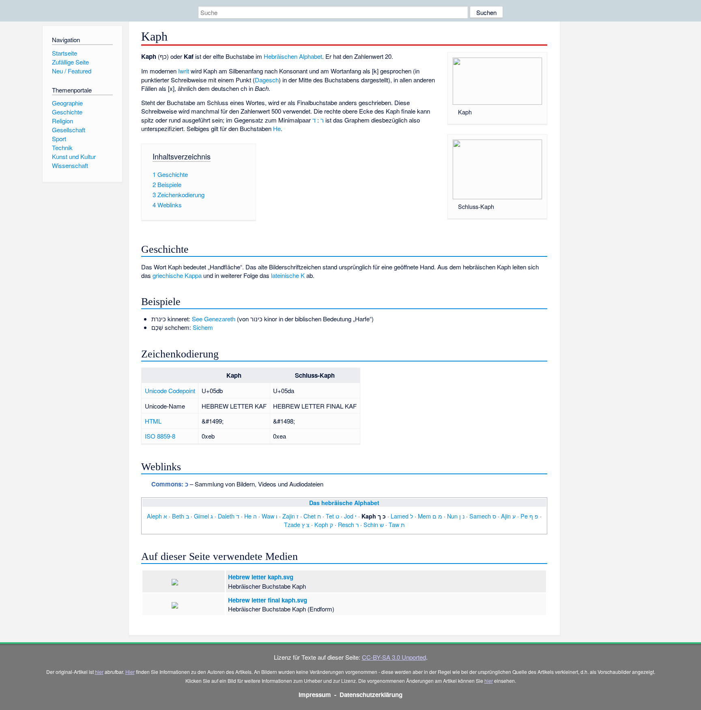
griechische (168, 275)
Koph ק (323, 524)
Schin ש (373, 524)
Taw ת (397, 524)
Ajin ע (508, 516)
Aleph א (157, 516)
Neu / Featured (71, 71)
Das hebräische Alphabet (344, 503)
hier (99, 671)
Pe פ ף (529, 516)
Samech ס (482, 516)
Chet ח (312, 516)
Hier (130, 671)
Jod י (350, 516)
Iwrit (183, 71)
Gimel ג (203, 516)
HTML (153, 421)
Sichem (203, 327)
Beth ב (180, 516)
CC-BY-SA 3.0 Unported (394, 657)
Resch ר (348, 524)
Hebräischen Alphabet (293, 56)
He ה (250, 516)
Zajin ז (290, 516)
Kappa (193, 275)
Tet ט (332, 516)
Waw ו (269, 516)
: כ (169, 484)
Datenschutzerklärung (371, 694)
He (277, 128)
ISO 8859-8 (160, 436)
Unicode (156, 390)
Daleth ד (228, 516)
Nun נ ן (455, 516)
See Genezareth (213, 318)
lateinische (285, 275)
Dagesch (267, 79)
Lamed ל (402, 516)
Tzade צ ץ (297, 524)
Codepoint (181, 390)
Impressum (315, 694)
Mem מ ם (430, 516)
